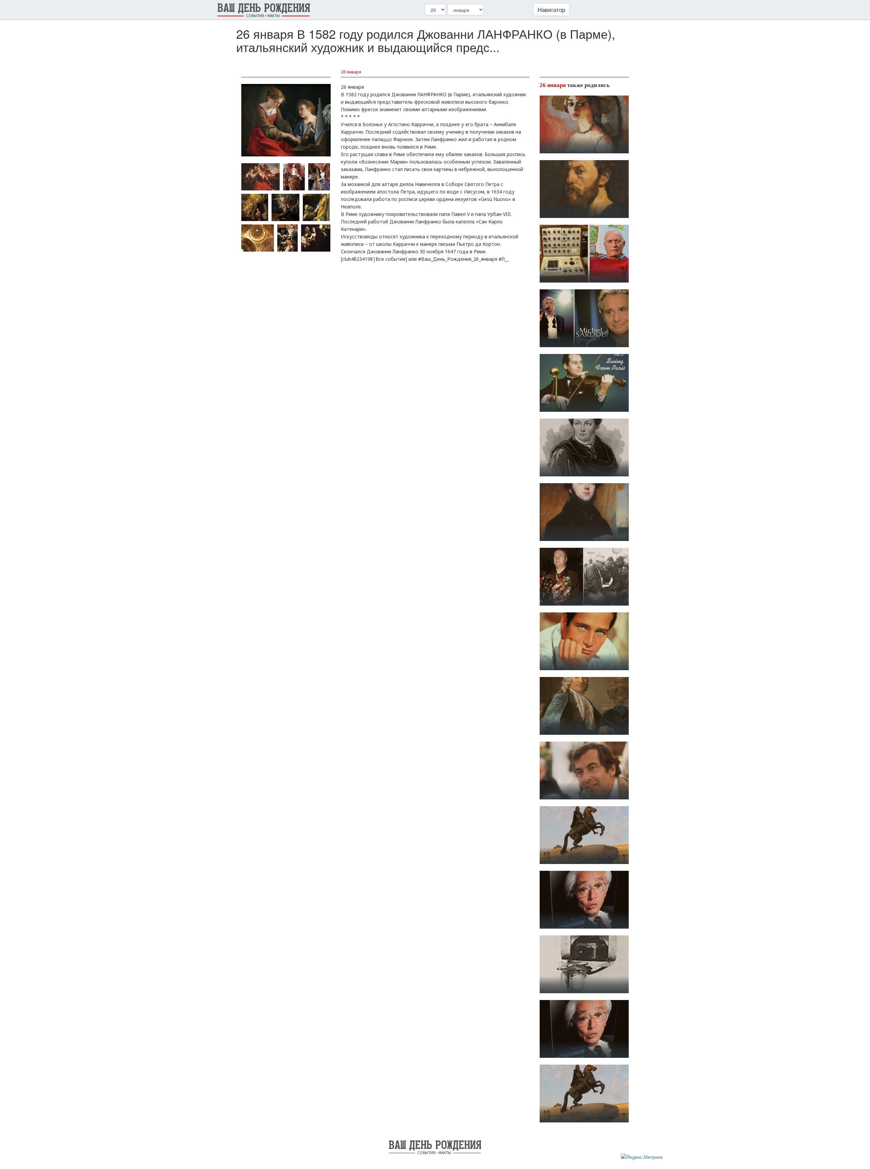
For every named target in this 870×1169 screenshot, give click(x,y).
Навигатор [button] (551, 9)
